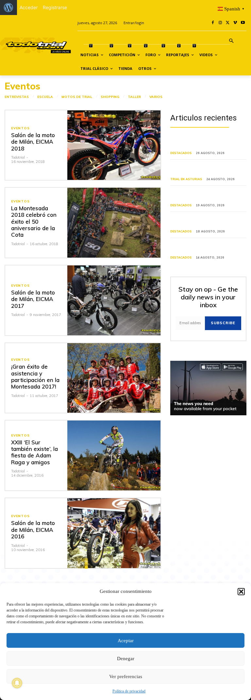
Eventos (20, 128)
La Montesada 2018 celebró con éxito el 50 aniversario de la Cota (34, 221)
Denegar (125, 658)
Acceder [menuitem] (29, 7)
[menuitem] (8, 7)
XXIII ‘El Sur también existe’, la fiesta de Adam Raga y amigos (34, 452)
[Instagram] (220, 23)
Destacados (181, 153)
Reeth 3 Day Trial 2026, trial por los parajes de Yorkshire (207, 195)
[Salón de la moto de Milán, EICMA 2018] (113, 145)
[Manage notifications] (17, 683)
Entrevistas (17, 97)
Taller (134, 97)
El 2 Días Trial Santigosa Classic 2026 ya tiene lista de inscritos (203, 221)
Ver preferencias (125, 676)
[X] (228, 23)
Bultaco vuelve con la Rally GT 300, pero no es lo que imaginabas (207, 248)
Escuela (45, 97)
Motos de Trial (76, 97)
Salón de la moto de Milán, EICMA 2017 (33, 299)
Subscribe (223, 323)
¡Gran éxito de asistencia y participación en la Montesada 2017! (35, 376)
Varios (155, 97)
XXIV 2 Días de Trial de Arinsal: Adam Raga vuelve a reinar (202, 143)
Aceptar (126, 640)
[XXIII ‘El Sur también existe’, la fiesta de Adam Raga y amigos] (113, 455)
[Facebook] (213, 23)
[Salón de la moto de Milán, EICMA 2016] (113, 533)
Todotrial (18, 157)
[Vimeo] (235, 23)
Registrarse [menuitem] (55, 7)
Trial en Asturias (186, 179)
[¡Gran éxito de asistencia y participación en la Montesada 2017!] (113, 378)
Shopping (110, 97)
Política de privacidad (128, 691)
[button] (241, 591)
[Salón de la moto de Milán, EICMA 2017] (113, 300)
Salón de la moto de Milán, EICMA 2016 (33, 529)
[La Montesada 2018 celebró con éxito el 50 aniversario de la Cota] (113, 223)
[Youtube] (242, 23)
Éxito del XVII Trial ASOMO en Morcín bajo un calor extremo (201, 169)
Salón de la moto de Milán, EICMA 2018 (33, 142)
